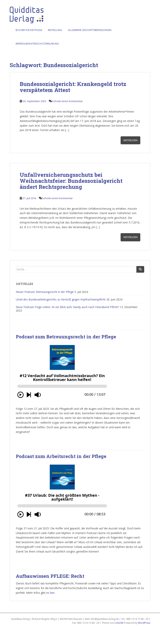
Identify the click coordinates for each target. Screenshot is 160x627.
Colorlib (119, 622)
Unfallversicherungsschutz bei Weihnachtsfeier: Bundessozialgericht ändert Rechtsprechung (71, 180)
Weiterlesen (130, 140)
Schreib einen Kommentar (67, 101)
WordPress (144, 622)
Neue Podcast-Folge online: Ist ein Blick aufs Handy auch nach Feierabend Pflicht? (67, 307)
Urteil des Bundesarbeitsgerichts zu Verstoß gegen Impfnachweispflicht (61, 299)
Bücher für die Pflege (29, 30)
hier (52, 593)
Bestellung (55, 30)
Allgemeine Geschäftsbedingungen (89, 30)
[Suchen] (140, 269)
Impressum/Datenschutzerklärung (37, 43)
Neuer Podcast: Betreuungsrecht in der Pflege (45, 292)
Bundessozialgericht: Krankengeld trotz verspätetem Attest (73, 87)
